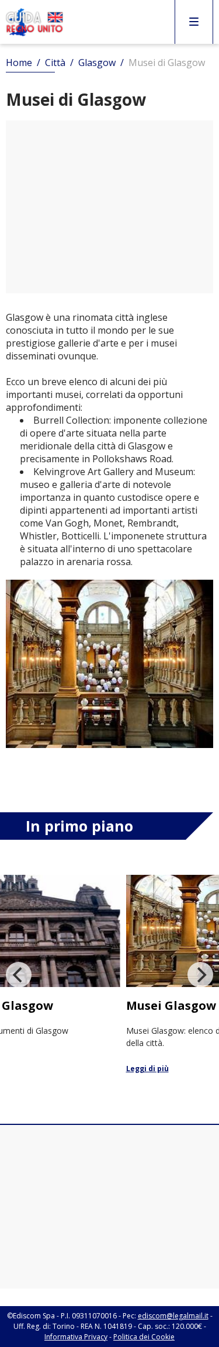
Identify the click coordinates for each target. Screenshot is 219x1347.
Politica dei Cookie (144, 1337)
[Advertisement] (109, 206)
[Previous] (19, 975)
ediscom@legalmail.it (173, 1316)
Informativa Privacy (75, 1337)
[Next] (200, 975)
